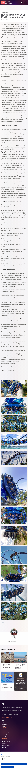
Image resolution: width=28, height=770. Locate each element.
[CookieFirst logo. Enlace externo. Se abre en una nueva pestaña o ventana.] (1, 754)
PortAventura (4, 12)
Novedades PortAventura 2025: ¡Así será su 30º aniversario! (7, 686)
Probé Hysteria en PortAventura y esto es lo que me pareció (7, 666)
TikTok (3, 722)
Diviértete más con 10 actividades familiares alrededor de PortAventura (20, 666)
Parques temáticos (6, 730)
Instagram (4, 724)
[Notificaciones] (21, 2)
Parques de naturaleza (7, 734)
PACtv (3, 726)
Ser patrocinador (6, 741)
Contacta (4, 743)
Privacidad (4, 747)
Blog (3, 720)
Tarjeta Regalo (5, 736)
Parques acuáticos (6, 732)
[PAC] (3, 2)
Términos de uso (6, 745)
